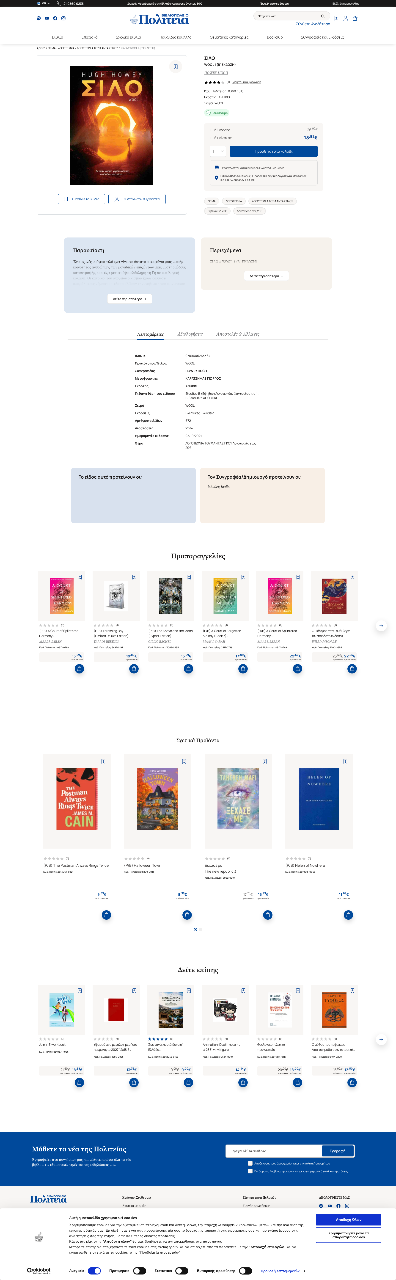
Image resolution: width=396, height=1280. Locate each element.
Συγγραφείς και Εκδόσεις (322, 37)
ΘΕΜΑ (52, 48)
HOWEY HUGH (216, 72)
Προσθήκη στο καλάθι (274, 151)
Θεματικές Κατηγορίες (229, 37)
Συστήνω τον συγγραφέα (141, 199)
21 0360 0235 (73, 3)
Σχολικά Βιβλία (128, 37)
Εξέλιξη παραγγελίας (346, 4)
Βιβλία (57, 37)
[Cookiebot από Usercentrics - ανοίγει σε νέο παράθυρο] (39, 1271)
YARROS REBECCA (106, 642)
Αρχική (41, 48)
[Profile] (345, 18)
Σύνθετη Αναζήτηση (313, 23)
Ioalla (225, 486)
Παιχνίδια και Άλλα (176, 37)
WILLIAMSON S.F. (324, 642)
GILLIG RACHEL (159, 642)
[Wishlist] (336, 18)
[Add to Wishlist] (175, 66)
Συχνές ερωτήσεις (256, 1205)
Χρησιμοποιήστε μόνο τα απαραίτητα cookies (348, 1235)
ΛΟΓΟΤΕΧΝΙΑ (66, 48)
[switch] (139, 1270)
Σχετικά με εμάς (134, 1205)
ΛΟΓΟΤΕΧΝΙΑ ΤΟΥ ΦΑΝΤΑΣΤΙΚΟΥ (97, 48)
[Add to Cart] (79, 668)
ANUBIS (224, 97)
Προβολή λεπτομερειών (280, 1271)
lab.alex (214, 486)
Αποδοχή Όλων (348, 1220)
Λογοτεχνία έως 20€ (249, 211)
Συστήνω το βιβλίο (85, 199)
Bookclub (275, 37)
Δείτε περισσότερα (129, 299)
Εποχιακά (90, 37)
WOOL (219, 103)
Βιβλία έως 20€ (217, 211)
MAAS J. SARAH (50, 642)
